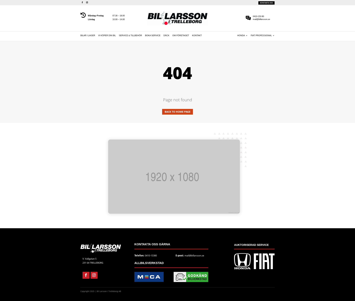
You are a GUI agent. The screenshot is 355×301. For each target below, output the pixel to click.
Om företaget (180, 36)
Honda (241, 36)
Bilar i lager (87, 36)
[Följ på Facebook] (82, 2)
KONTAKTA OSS (266, 3)
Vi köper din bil (107, 36)
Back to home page (177, 111)
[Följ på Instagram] (87, 2)
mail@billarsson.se (194, 255)
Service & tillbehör (130, 36)
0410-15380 (151, 255)
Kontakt (197, 36)
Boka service (152, 36)
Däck (166, 36)
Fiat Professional (261, 36)
